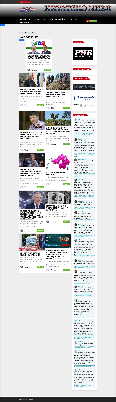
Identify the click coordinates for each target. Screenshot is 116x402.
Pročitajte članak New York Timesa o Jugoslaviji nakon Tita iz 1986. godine (57, 208)
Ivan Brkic (80, 341)
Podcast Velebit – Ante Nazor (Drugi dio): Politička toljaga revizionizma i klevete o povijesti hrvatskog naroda (32, 173)
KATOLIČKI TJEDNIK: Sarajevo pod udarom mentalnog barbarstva (38, 57)
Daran (25, 149)
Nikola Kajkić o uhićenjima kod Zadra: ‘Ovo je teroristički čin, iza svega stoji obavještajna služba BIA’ (83, 385)
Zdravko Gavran (82, 159)
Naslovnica (23, 19)
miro (79, 239)
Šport (70, 19)
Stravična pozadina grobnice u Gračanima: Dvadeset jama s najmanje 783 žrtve (57, 94)
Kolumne (51, 19)
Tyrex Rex (80, 139)
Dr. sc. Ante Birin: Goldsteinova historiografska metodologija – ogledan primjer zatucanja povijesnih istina (32, 135)
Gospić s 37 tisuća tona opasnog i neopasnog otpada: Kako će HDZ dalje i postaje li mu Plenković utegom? (83, 135)
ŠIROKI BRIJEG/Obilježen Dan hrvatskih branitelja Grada (30, 254)
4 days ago (83, 338)
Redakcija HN (33, 69)
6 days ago (88, 347)
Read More (47, 69)
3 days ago (88, 208)
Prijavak (26, 22)
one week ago (83, 386)
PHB (33, 19)
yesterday (86, 136)
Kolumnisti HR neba (40, 19)
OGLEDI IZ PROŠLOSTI (60, 19)
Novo (29, 19)
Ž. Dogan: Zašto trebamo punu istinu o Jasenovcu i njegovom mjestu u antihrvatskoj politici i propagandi (58, 131)
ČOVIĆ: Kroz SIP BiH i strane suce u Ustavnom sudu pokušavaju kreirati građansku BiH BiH (32, 91)
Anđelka (25, 104)
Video (75, 19)
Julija (79, 119)
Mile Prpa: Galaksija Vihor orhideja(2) (55, 173)
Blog (21, 22)
